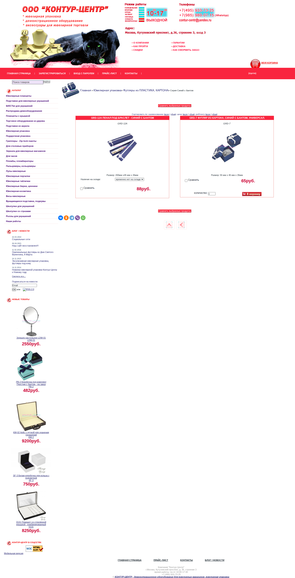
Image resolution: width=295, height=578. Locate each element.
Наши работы (13, 221)
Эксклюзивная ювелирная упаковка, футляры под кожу (30, 262)
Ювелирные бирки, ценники (22, 186)
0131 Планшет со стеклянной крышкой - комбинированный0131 (31, 524)
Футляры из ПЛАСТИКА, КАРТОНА (145, 90)
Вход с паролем (84, 73)
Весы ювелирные (15, 196)
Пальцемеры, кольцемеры (21, 166)
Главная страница (19, 73)
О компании (141, 43)
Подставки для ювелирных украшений (27, 101)
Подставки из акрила (17, 126)
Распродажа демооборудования (24, 111)
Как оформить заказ (186, 50)
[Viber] (77, 217)
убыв (173, 114)
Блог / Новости (214, 560)
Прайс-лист (109, 73)
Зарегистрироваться (52, 73)
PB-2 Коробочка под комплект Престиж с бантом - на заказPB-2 (31, 384)
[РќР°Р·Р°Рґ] (181, 225)
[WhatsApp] (83, 217)
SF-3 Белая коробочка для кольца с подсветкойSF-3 (31, 478)
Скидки (138, 50)
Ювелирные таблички (18, 181)
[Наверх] (169, 225)
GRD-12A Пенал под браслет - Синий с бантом (122, 118)
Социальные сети (21, 239)
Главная (85, 90)
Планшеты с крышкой (18, 116)
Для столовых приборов (20, 146)
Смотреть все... (19, 276)
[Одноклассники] (66, 217)
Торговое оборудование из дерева (25, 121)
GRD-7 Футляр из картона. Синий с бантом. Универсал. (227, 118)
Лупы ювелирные (16, 171)
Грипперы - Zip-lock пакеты (21, 141)
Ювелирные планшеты (18, 96)
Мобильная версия (13, 553)
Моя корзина (269, 63)
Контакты (131, 73)
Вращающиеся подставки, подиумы (26, 201)
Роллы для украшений (18, 216)
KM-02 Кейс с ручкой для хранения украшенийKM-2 (31, 434)
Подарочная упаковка (18, 136)
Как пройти (140, 46)
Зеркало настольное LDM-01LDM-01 (31, 339)
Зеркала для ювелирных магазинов (26, 151)
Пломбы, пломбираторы (19, 161)
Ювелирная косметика (18, 191)
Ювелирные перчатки (18, 176)
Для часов (11, 156)
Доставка (179, 46)
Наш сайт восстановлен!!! (25, 245)
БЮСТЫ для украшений (19, 106)
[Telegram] (71, 217)
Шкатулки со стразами (18, 211)
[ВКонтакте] (60, 217)
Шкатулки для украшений (20, 206)
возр (167, 114)
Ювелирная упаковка (18, 131)
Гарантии (179, 43)
